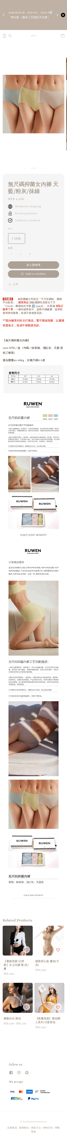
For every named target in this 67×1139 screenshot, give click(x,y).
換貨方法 (36, 1127)
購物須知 (31, 27)
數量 (10, 248)
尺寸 (10, 229)
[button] (4, 36)
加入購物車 (33, 264)
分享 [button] (15, 284)
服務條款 (24, 1127)
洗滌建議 (12, 1127)
